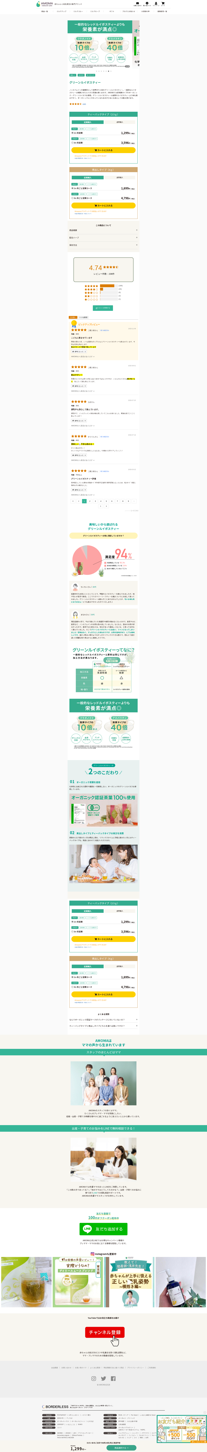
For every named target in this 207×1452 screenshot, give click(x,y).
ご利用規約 (151, 1367)
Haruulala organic (63, 1435)
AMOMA (60, 1433)
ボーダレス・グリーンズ (126, 1418)
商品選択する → (121, 1447)
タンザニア (122, 1435)
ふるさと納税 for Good (147, 1415)
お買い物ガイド (81, 1367)
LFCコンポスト (74, 1415)
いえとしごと (70, 1424)
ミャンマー (135, 1433)
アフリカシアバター (85, 1433)
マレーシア (155, 1435)
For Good (134, 1415)
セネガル (121, 1437)
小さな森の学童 (132, 1421)
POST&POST (61, 1415)
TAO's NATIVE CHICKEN (65, 1437)
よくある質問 (95, 1367)
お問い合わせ (66, 1367)
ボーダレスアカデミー (125, 1427)
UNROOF (60, 1424)
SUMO (80, 1424)
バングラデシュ (123, 1433)
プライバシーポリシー (135, 1367)
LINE (95, 1192)
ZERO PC (60, 1418)
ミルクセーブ (95, 11)
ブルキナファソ (144, 1435)
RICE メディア (123, 1415)
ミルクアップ (61, 11)
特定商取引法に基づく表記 (114, 1367)
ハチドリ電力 (86, 1415)
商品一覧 (44, 11)
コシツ (59, 1427)
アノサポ (69, 1418)
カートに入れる (105, 150)
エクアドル (155, 1433)
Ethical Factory (77, 1435)
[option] (100, 44)
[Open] (26, 1282)
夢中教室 (121, 1421)
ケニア (129, 1437)
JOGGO (68, 1433)
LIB (74, 1433)
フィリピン (132, 1435)
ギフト (111, 11)
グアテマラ (145, 1433)
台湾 (146, 1437)
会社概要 (54, 1367)
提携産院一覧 (162, 11)
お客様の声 (145, 11)
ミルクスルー (78, 11)
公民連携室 (122, 1424)
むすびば (90, 1421)
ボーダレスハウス (63, 1421)
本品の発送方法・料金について (83, 158)
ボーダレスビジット (78, 1421)
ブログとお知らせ (128, 11)
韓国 (141, 1437)
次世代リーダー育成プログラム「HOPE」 (132, 1430)
